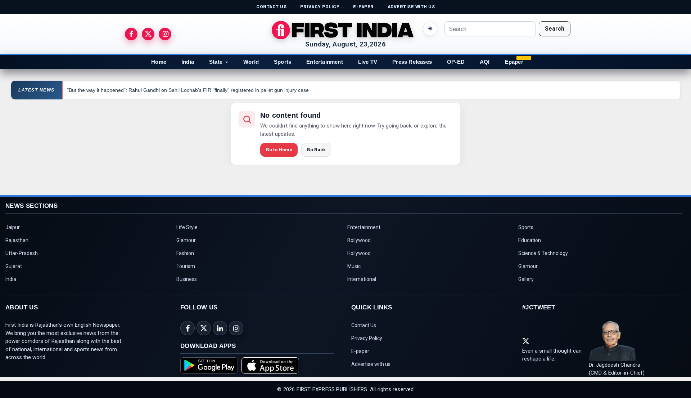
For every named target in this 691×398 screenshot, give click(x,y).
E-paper (360, 351)
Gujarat (13, 266)
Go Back (316, 149)
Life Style (187, 227)
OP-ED (456, 62)
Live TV (367, 62)
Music (354, 266)
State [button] (215, 62)
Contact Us (363, 325)
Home (158, 62)
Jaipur (12, 227)
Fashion (185, 253)
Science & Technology (543, 253)
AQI (485, 62)
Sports (282, 62)
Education (529, 240)
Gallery (526, 279)
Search (554, 28)
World (251, 62)
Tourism (185, 266)
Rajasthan (16, 240)
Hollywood (359, 253)
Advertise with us (370, 364)
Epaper (514, 62)
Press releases (412, 62)
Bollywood (359, 240)
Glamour (186, 240)
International (361, 279)
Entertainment (324, 62)
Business (186, 279)
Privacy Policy (366, 338)
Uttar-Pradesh (21, 253)
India (187, 62)
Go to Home (279, 149)
